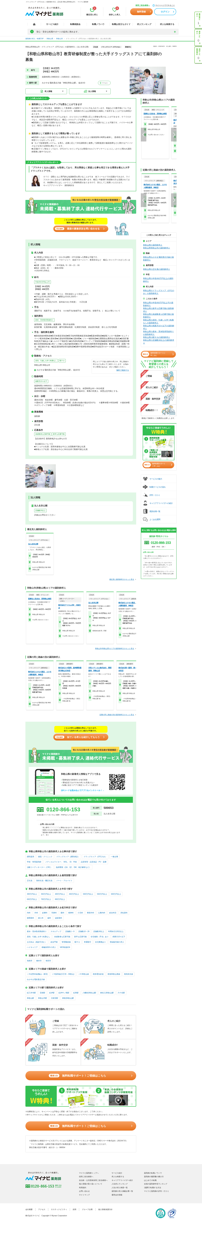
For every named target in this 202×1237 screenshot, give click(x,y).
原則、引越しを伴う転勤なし (46, 361)
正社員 (29, 881)
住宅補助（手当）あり (100, 937)
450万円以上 (74, 894)
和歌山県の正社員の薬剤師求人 (156, 269)
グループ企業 (87, 1209)
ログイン (165, 11)
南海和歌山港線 (114, 974)
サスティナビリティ (59, 1209)
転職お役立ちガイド (121, 24)
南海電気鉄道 (98, 974)
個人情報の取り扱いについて (90, 1184)
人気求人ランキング (120, 1184)
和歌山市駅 (42, 998)
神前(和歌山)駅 (68, 998)
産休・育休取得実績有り (44, 320)
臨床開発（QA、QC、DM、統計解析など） (73, 867)
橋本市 (39, 961)
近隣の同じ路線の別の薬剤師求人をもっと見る (116, 715)
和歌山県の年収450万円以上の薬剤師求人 (158, 279)
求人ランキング (144, 24)
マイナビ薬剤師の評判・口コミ (156, 1191)
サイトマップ (84, 1195)
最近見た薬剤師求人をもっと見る (121, 579)
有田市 (48, 961)
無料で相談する (122, 370)
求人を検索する (167, 24)
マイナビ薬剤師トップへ (89, 1173)
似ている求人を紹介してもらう (78, 737)
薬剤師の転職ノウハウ (153, 1173)
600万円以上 (116, 894)
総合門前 (54, 942)
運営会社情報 (117, 1195)
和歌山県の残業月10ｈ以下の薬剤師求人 (158, 327)
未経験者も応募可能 (42, 434)
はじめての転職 (150, 1180)
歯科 (49, 918)
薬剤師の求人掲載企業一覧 (122, 1191)
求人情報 (48, 91)
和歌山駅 (30, 998)
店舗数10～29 (83, 931)
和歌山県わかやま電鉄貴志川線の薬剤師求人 (158, 258)
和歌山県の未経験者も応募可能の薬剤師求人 (158, 315)
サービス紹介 (52, 24)
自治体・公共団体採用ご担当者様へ (93, 1180)
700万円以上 (46, 899)
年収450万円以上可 (42, 282)
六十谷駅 (121, 993)
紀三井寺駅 (31, 993)
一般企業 (114, 857)
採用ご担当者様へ (142, 5)
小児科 (80, 913)
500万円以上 (88, 894)
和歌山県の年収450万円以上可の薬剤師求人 (158, 304)
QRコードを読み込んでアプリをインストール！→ (82, 790)
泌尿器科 (58, 918)
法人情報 (92, 91)
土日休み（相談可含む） (37, 942)
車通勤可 (87, 942)
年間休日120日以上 (116, 931)
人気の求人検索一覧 (120, 1188)
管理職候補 (66, 942)
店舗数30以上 (40, 510)
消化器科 (124, 913)
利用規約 (82, 1188)
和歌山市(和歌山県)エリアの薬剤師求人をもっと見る (114, 649)
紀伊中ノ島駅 (64, 993)
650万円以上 (32, 899)
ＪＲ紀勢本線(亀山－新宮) (37, 974)
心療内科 (101, 913)
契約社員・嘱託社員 (44, 881)
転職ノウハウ (98, 24)
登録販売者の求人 (117, 942)
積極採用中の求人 (49, 947)
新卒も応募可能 (59, 434)
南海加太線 (128, 974)
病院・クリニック (45, 857)
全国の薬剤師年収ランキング (155, 1184)
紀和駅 (76, 993)
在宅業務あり (100, 942)
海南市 (29, 961)
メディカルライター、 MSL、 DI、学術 (61, 862)
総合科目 (112, 913)
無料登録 (141, 11)
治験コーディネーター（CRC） (39, 867)
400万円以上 (60, 894)
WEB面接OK (65, 947)
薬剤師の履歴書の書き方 (154, 1177)
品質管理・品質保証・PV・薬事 (93, 862)
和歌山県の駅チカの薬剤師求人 (156, 337)
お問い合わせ (84, 1191)
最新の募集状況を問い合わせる (78, 228)
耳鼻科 (54, 913)
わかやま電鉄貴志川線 (36, 979)
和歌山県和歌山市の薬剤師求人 (156, 248)
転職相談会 (75, 24)
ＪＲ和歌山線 (83, 974)
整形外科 (90, 913)
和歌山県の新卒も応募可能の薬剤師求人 (158, 309)
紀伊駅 (52, 993)
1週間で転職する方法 (152, 1188)
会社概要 (29, 1209)
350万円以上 (46, 894)
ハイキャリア (32, 947)
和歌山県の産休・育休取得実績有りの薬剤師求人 (158, 332)
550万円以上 (102, 894)
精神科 (71, 913)
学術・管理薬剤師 (34, 862)
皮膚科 (44, 913)
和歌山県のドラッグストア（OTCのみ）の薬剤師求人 (158, 292)
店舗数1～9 (69, 931)
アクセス (105, 83)
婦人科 (40, 918)
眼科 (62, 913)
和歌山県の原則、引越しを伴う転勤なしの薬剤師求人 (158, 321)
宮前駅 (42, 993)
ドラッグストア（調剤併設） (68, 857)
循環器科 (30, 918)
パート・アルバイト (64, 881)
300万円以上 (32, 894)
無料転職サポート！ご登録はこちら (78, 1075)
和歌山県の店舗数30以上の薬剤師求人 (158, 341)
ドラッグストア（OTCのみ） (95, 857)
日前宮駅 (54, 998)
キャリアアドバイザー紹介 (122, 1180)
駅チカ (62, 361)
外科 (36, 913)
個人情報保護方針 (105, 1209)
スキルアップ (56, 931)
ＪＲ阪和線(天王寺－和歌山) (63, 974)
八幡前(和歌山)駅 (89, 993)
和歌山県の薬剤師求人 (152, 245)
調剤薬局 (30, 857)
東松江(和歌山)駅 (107, 993)
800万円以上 (60, 899)
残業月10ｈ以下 (41, 381)
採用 (74, 1209)
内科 (29, 913)
